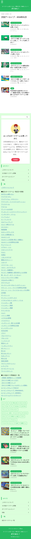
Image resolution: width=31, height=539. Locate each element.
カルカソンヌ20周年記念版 (10, 242)
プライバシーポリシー (13, 528)
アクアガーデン (6, 197)
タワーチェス (5, 282)
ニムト (3, 313)
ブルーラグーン (6, 336)
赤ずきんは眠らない (7, 194)
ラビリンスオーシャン (8, 363)
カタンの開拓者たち (7, 234)
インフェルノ (5, 217)
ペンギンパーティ (7, 346)
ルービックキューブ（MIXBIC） (11, 393)
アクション (4, 409)
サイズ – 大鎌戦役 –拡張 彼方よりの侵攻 (14, 272)
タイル (25, 413)
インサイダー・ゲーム (8, 214)
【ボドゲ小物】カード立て (9, 380)
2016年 (7, 14)
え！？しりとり (6, 219)
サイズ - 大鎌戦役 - (7, 270)
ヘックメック (5, 341)
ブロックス (4, 338)
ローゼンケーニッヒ (7, 368)
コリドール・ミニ (7, 265)
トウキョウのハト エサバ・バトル (12, 300)
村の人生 (4, 358)
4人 (22, 56)
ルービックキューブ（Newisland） (12, 390)
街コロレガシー (6, 353)
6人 (7, 406)
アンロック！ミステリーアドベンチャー (14, 212)
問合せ (21, 528)
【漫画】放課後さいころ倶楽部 (11, 378)
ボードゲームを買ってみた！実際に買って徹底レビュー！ (15, 531)
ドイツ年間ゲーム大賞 (13, 416)
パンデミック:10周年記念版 (10, 325)
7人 (11, 406)
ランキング (4, 419)
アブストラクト (13, 409)
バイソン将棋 (5, 315)
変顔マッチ (4, 343)
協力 (17, 423)
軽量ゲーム (23, 423)
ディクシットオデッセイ (9, 298)
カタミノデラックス (7, 232)
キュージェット (6, 245)
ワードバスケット (7, 371)
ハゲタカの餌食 (6, 318)
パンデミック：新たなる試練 (10, 323)
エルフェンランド (7, 222)
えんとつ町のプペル (7, 224)
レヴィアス (4, 366)
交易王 (3, 255)
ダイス (3, 416)
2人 (20, 29)
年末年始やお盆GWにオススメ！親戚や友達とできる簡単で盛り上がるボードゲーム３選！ (19, 92)
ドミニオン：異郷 (7, 308)
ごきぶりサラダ (6, 257)
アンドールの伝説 (7, 209)
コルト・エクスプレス (8, 267)
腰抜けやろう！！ (7, 260)
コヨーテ (4, 262)
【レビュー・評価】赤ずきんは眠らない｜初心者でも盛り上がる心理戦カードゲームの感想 (19, 448)
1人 (3, 402)
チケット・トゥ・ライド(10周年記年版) (14, 288)
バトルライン (5, 320)
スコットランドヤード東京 (9, 277)
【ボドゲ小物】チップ (8, 383)
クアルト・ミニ (6, 247)
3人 (20, 56)
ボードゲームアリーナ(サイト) (11, 395)
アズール (4, 207)
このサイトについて (7, 187)
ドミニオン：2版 (6, 303)
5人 (25, 56)
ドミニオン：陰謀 (7, 305)
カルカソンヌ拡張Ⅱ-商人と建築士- (12, 240)
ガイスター (4, 227)
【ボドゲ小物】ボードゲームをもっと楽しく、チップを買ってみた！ (19, 40)
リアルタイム (13, 419)
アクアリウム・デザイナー (9, 199)
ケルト (3, 252)
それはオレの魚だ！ (7, 280)
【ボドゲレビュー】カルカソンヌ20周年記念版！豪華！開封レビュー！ (20, 487)
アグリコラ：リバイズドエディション (13, 202)
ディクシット (5, 295)
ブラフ (3, 333)
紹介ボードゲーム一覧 (8, 520)
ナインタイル (5, 310)
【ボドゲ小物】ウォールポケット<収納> (14, 385)
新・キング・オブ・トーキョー (11, 275)
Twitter (15, 159)
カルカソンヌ (5, 237)
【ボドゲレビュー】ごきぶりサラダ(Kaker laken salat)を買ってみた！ (20, 462)
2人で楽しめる (25, 29)
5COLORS (4, 331)
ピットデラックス (7, 328)
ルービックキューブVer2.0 (9, 388)
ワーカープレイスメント (8, 423)
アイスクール (5, 204)
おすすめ (23, 406)
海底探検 (4, 229)
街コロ (3, 351)
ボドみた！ (15, 8)
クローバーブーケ (7, 250)
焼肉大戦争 (4, 361)
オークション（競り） (7, 413)
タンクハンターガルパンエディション (13, 285)
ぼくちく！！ (5, 348)
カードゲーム (13, 30)
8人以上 (17, 406)
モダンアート (5, 356)
